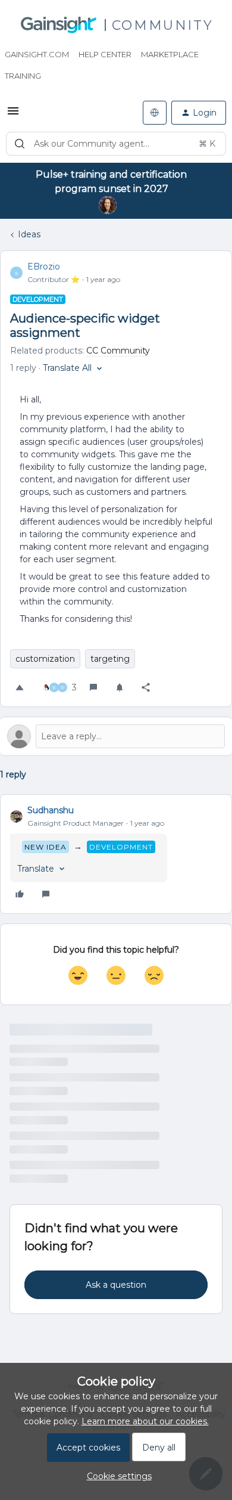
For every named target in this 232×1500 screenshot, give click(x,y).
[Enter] (19, 144)
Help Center (105, 54)
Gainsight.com (37, 54)
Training (23, 75)
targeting (110, 658)
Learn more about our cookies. (145, 1421)
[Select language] (155, 113)
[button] (13, 115)
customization (45, 658)
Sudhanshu (50, 810)
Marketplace (170, 54)
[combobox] (116, 144)
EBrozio (43, 266)
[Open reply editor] (116, 736)
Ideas (29, 234)
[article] (116, 854)
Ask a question (116, 1284)
